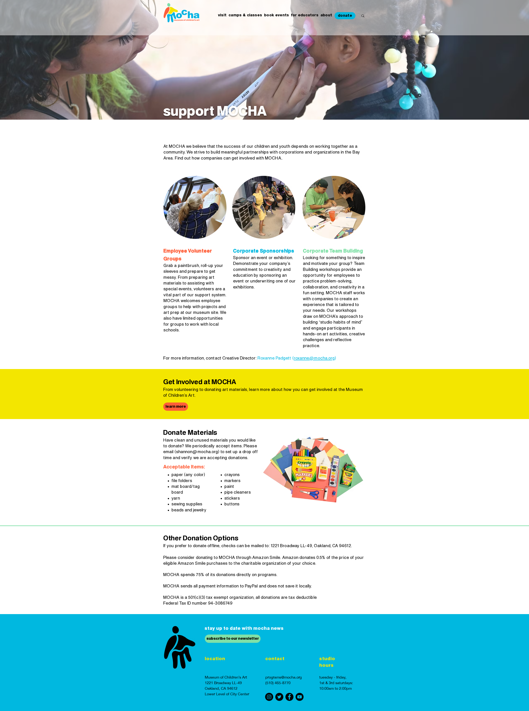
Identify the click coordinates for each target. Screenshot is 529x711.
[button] (222, 15)
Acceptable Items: (184, 467)
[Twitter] (279, 697)
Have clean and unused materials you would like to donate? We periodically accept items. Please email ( (210, 446)
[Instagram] (269, 697)
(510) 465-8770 (278, 683)
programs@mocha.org (283, 677)
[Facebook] (289, 697)
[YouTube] (299, 697)
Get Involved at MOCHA (199, 382)
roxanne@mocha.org (314, 358)
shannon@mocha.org (197, 452)
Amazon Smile (266, 557)
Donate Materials (190, 432)
